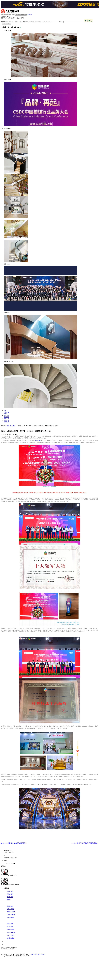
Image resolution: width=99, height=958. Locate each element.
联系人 (42, 22)
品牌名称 (3, 22)
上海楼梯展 (10, 906)
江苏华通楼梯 (10, 917)
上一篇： (14, 843)
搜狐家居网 (10, 897)
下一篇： (84, 843)
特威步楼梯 (10, 923)
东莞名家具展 (10, 909)
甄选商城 (6, 418)
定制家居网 (10, 891)
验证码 (61, 22)
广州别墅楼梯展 (11, 914)
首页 (5, 410)
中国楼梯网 (38, 440)
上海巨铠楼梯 (10, 929)
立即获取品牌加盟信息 (21, 14)
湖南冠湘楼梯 (10, 938)
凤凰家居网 (10, 894)
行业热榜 (12, 426)
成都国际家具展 (11, 911)
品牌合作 (29, 14)
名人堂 (5, 413)
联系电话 (23, 22)
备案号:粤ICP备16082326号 (38, 954)
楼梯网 (9, 899)
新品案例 (6, 420)
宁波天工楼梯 (10, 935)
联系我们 (6, 422)
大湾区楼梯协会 (11, 932)
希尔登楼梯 (10, 926)
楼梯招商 (6, 417)
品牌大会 (6, 415)
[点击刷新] (88, 20)
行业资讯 (6, 412)
